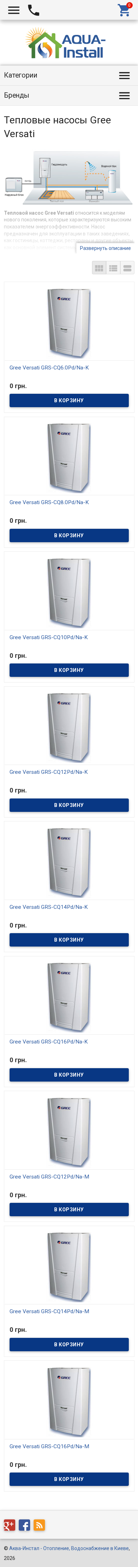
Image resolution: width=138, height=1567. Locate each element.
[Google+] (11, 1526)
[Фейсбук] (26, 1526)
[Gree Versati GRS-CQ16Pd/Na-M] (69, 1401)
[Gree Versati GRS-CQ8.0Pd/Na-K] (69, 457)
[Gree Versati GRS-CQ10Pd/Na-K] (69, 592)
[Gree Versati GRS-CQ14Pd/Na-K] (69, 862)
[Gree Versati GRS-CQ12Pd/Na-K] (69, 727)
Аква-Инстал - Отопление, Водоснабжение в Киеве (69, 1548)
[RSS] (41, 1526)
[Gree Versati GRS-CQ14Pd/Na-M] (69, 1266)
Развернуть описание (105, 248)
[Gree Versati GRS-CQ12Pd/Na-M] (69, 1131)
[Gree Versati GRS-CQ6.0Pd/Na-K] (69, 322)
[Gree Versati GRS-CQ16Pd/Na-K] (69, 997)
